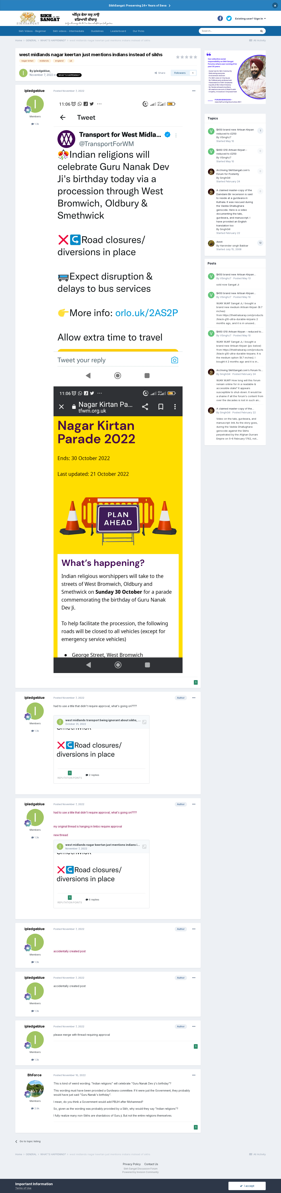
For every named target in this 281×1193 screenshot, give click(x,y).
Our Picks (138, 30)
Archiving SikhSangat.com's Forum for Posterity (239, 370)
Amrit (219, 241)
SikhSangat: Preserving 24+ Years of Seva (137, 5)
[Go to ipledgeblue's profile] (23, 73)
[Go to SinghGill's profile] (211, 172)
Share (161, 72)
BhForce (34, 1075)
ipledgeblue (42, 70)
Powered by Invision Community (140, 1172)
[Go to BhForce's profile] (35, 1088)
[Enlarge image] (118, 240)
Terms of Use (23, 1188)
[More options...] (194, 91)
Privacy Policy (132, 1164)
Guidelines (97, 30)
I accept (248, 1185)
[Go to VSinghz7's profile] (211, 131)
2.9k (36, 1108)
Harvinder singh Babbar (234, 245)
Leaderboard (118, 30)
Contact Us (151, 1164)
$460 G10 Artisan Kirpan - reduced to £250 (238, 332)
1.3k (36, 123)
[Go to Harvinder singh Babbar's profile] (211, 243)
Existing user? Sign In (249, 18)
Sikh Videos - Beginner (32, 30)
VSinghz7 (225, 137)
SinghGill (225, 177)
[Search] (261, 31)
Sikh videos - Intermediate (68, 30)
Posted (69, 90)
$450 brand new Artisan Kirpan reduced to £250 (235, 275)
